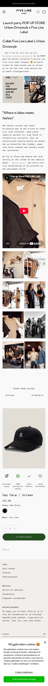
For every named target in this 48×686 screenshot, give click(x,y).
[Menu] (4, 12)
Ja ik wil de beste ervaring (24, 679)
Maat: (5, 517)
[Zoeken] (38, 12)
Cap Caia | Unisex (18, 495)
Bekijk (6, 549)
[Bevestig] (44, 634)
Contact (7, 572)
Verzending (8, 594)
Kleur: (11, 505)
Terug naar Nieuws (24, 388)
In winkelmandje (24, 537)
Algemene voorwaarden (14, 598)
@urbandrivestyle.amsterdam (18, 56)
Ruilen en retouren (13, 590)
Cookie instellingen (24, 672)
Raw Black (5, 511)
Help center (9, 568)
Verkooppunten (10, 577)
